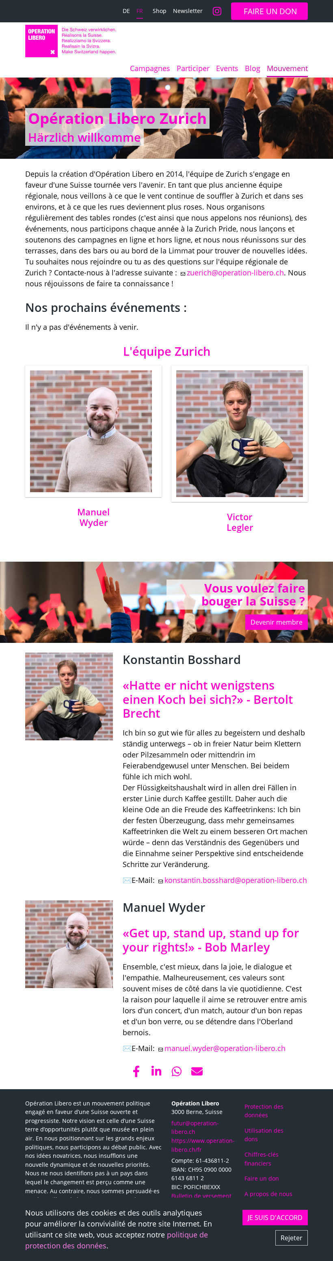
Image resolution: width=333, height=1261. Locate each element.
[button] (136, 1071)
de (126, 11)
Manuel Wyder (93, 517)
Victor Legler (240, 522)
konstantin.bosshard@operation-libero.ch (235, 880)
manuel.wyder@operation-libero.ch (224, 1048)
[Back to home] (71, 41)
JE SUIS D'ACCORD (275, 1217)
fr (139, 11)
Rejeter (292, 1237)
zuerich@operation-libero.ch (235, 272)
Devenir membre (277, 622)
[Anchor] (21, 118)
